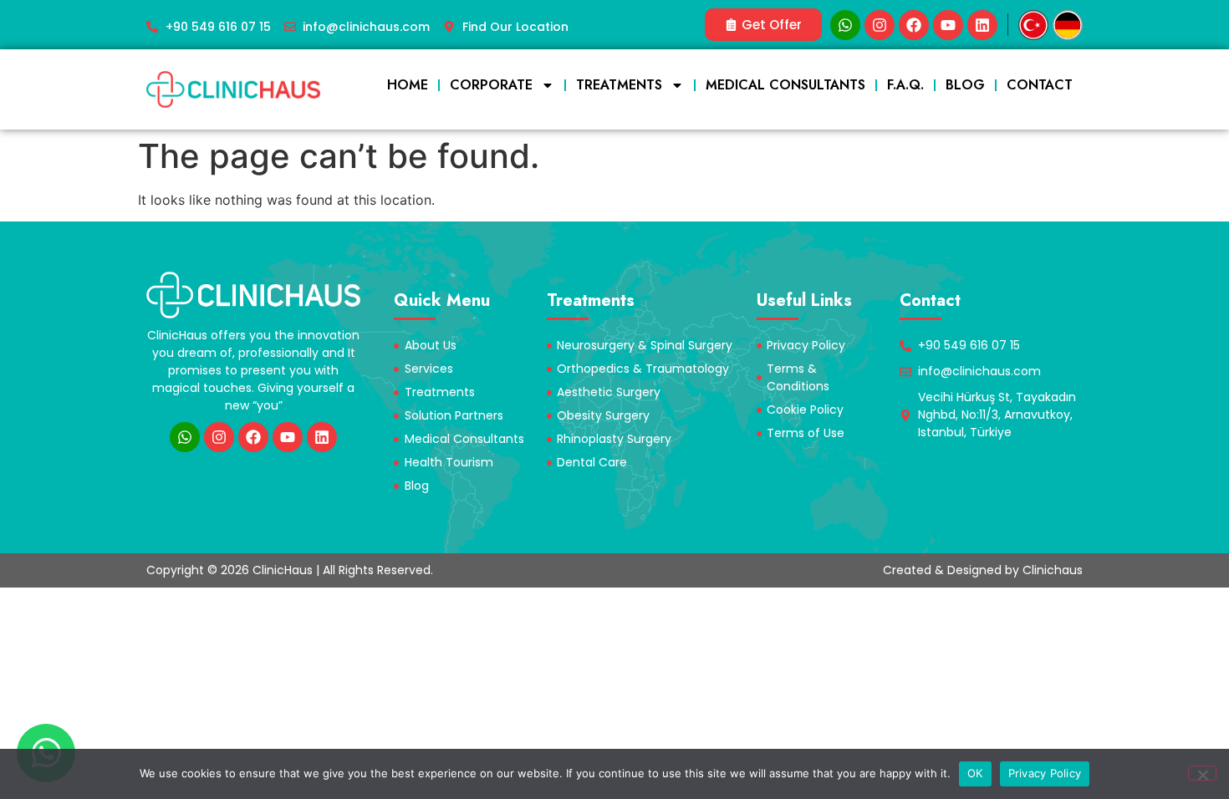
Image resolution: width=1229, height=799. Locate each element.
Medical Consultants (785, 84)
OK (975, 773)
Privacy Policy (1045, 773)
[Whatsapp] (845, 25)
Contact (1040, 84)
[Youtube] (948, 25)
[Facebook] (914, 25)
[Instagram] (879, 25)
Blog (965, 84)
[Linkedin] (982, 25)
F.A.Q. (905, 84)
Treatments (619, 84)
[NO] (1202, 773)
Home (407, 84)
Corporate (491, 84)
